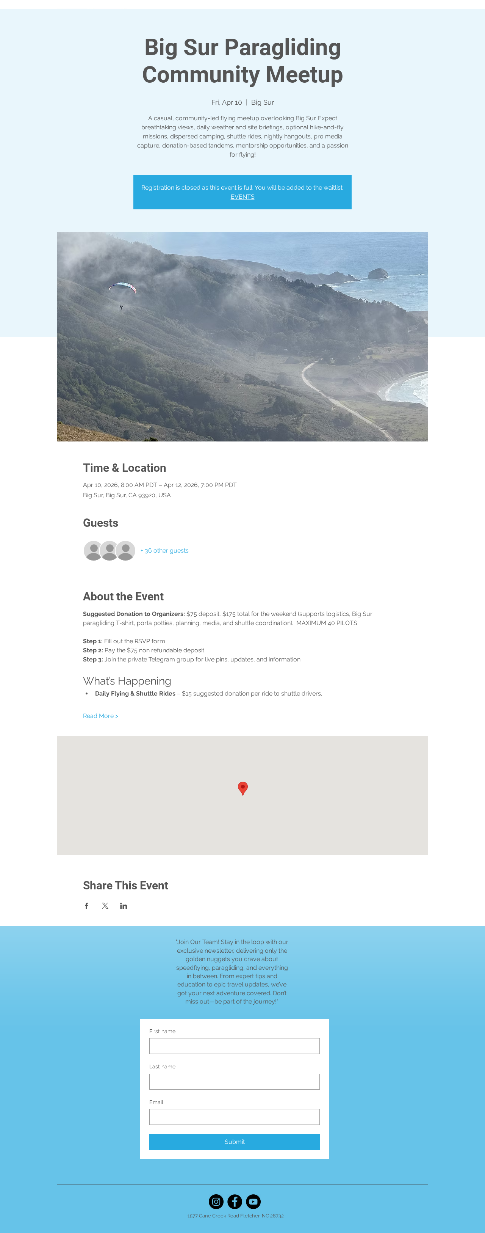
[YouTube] (253, 1201)
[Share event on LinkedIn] (123, 906)
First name (162, 1031)
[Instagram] (216, 1201)
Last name (162, 1066)
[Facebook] (234, 1201)
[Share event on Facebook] (86, 906)
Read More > (100, 715)
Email (156, 1102)
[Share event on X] (105, 906)
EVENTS (243, 196)
